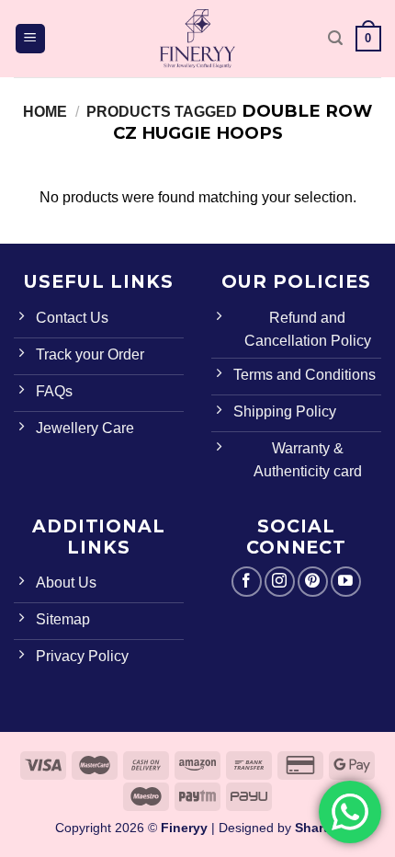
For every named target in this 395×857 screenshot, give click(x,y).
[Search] (335, 38)
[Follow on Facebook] (246, 581)
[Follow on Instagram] (280, 581)
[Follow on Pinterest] (313, 581)
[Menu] (31, 39)
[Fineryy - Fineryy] (197, 38)
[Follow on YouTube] (346, 581)
